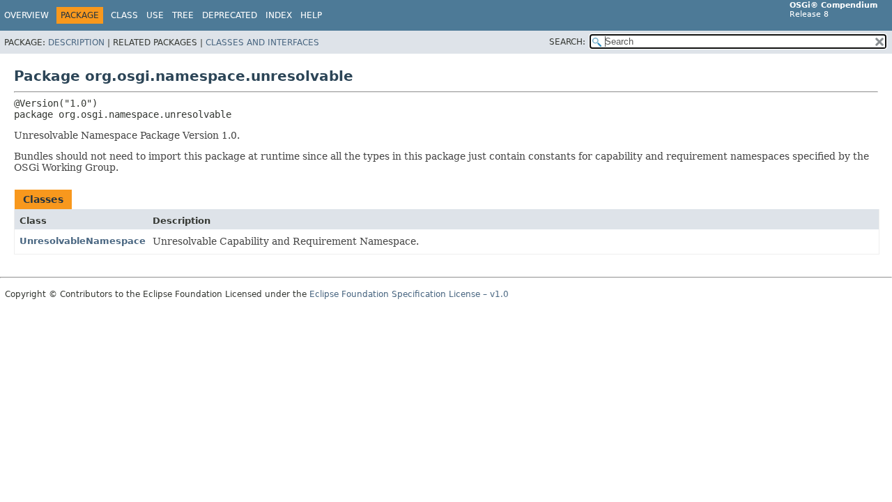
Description (76, 42)
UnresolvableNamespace (83, 241)
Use (155, 15)
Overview (26, 15)
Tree (183, 15)
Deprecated (229, 15)
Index (279, 15)
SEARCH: (567, 42)
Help (311, 15)
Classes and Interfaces (262, 42)
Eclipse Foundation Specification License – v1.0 (409, 294)
